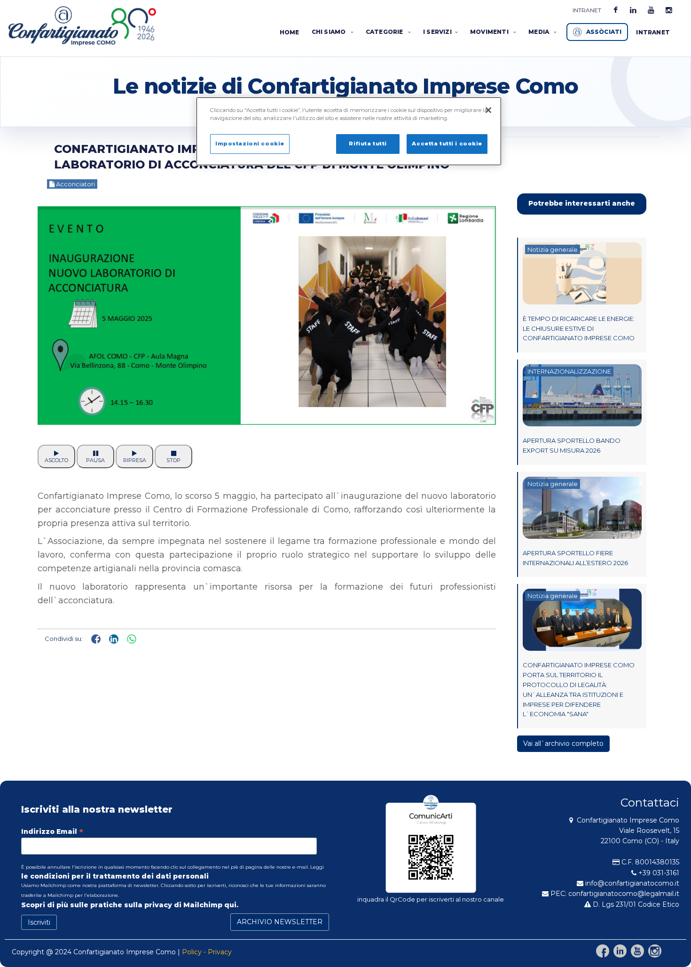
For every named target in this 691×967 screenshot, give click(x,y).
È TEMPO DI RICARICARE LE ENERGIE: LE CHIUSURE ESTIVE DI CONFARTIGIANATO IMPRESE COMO (579, 328)
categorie (385, 31)
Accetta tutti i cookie (447, 143)
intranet (587, 10)
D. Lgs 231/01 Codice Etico (635, 904)
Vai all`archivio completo (563, 743)
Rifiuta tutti (367, 143)
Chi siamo (329, 31)
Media (539, 31)
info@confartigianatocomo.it (632, 883)
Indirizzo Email (52, 831)
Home (289, 32)
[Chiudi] (488, 110)
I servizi (437, 31)
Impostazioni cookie (249, 143)
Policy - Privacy (207, 952)
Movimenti (490, 31)
